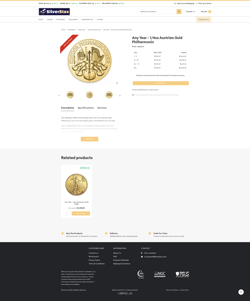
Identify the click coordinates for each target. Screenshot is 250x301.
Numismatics (87, 19)
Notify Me (161, 83)
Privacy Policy (94, 260)
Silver (49, 19)
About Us (117, 253)
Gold (41, 19)
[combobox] (157, 11)
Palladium (73, 19)
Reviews (102, 107)
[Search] (179, 11)
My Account (94, 256)
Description (67, 107)
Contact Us (204, 19)
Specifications (86, 107)
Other (100, 19)
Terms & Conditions (97, 263)
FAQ (115, 256)
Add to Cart (80, 213)
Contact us (93, 253)
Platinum (60, 19)
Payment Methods (121, 260)
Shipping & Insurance (121, 263)
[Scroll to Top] (241, 292)
